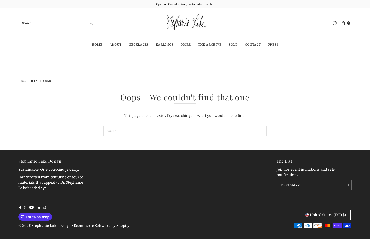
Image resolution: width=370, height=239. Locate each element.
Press (273, 44)
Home (97, 44)
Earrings (164, 44)
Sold (233, 44)
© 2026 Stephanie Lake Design (44, 225)
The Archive (209, 44)
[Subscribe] (346, 185)
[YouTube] (31, 207)
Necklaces (139, 44)
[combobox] (58, 23)
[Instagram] (44, 207)
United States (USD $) (328, 214)
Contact (253, 44)
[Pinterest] (25, 207)
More (186, 44)
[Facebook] (20, 207)
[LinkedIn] (38, 207)
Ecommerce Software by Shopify (102, 225)
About (116, 44)
